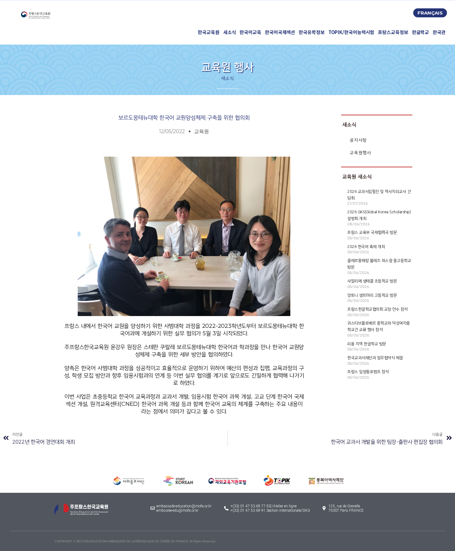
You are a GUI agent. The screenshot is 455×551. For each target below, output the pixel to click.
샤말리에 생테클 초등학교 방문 (372, 281)
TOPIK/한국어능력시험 (351, 32)
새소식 (229, 32)
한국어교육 (250, 32)
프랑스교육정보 (393, 32)
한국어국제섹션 (280, 32)
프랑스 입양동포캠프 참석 (368, 372)
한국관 (439, 32)
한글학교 (420, 32)
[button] (430, 12)
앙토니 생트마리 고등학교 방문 (372, 295)
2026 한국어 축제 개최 (366, 247)
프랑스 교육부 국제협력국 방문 (372, 232)
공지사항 (358, 140)
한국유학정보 (311, 32)
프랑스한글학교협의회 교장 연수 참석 (377, 309)
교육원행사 (360, 152)
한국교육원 (208, 32)
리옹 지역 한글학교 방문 (366, 344)
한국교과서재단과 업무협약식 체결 (375, 358)
